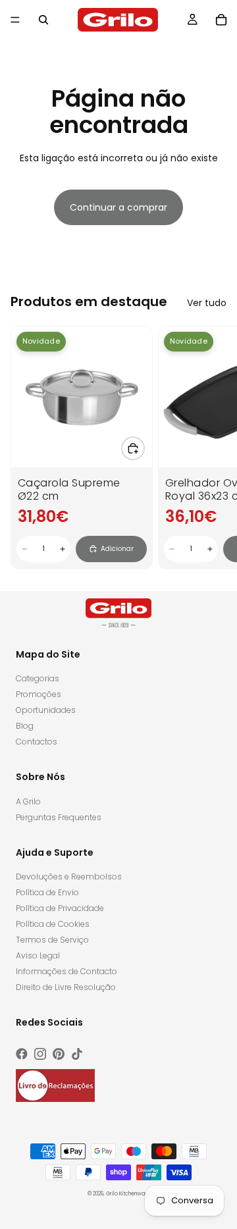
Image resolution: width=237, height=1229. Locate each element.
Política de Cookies (53, 923)
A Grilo (28, 801)
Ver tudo (206, 302)
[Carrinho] (221, 19)
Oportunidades (46, 710)
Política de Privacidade (60, 908)
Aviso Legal (38, 955)
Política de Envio (47, 892)
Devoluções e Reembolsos (69, 876)
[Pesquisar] (43, 19)
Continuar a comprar (118, 207)
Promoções (38, 694)
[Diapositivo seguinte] (212, 447)
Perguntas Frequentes (58, 817)
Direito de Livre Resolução (66, 987)
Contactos (36, 741)
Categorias (37, 678)
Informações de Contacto (66, 971)
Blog (25, 725)
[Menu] (15, 20)
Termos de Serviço (52, 939)
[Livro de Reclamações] (55, 1085)
